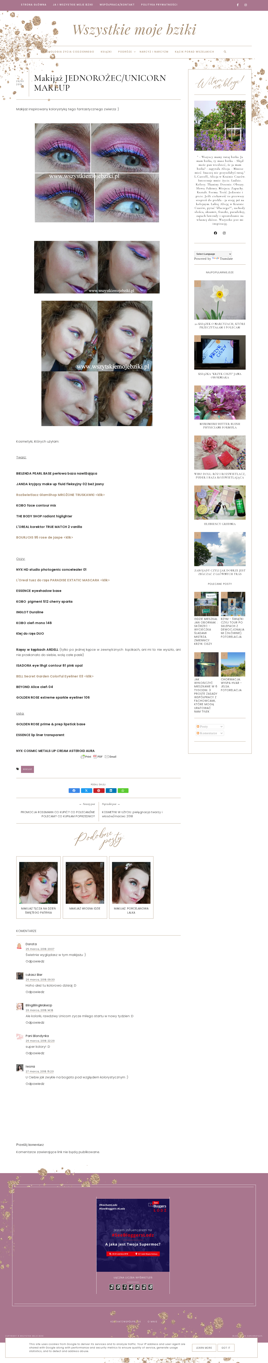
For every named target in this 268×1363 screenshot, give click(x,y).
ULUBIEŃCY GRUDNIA (220, 524)
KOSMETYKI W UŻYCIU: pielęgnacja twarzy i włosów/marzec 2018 (132, 814)
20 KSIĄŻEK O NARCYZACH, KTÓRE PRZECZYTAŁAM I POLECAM (220, 325)
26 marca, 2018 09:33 (40, 979)
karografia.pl (255, 1336)
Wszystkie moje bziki (134, 29)
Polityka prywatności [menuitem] (159, 4)
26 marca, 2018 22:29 (40, 1040)
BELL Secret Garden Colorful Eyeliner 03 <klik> (55, 676)
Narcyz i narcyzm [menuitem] (154, 51)
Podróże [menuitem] (125, 51)
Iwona (30, 1066)
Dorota (31, 944)
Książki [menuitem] (106, 51)
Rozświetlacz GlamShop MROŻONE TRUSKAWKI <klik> (60, 495)
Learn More (204, 1347)
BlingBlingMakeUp (39, 1005)
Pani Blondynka (37, 1036)
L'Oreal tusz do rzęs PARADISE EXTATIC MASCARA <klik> (63, 580)
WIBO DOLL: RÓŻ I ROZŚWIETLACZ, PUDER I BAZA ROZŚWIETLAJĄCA (220, 475)
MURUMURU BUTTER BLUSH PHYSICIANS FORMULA (220, 425)
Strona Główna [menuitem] (33, 4)
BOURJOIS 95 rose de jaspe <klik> (44, 537)
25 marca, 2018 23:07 (40, 949)
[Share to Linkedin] (112, 790)
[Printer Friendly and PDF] (98, 759)
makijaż (27, 769)
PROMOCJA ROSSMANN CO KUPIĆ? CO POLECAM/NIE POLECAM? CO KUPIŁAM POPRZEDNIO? (58, 814)
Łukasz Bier (34, 975)
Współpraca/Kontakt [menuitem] (117, 4)
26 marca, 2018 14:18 (39, 1010)
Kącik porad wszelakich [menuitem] (194, 51)
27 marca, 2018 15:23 (40, 1071)
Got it (226, 1347)
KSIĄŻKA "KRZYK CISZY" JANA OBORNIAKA (220, 375)
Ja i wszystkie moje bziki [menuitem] (73, 4)
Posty (203, 726)
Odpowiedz (35, 961)
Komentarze (208, 733)
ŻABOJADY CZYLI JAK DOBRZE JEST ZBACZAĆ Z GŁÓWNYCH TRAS (220, 572)
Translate (226, 258)
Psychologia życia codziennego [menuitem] (67, 51)
